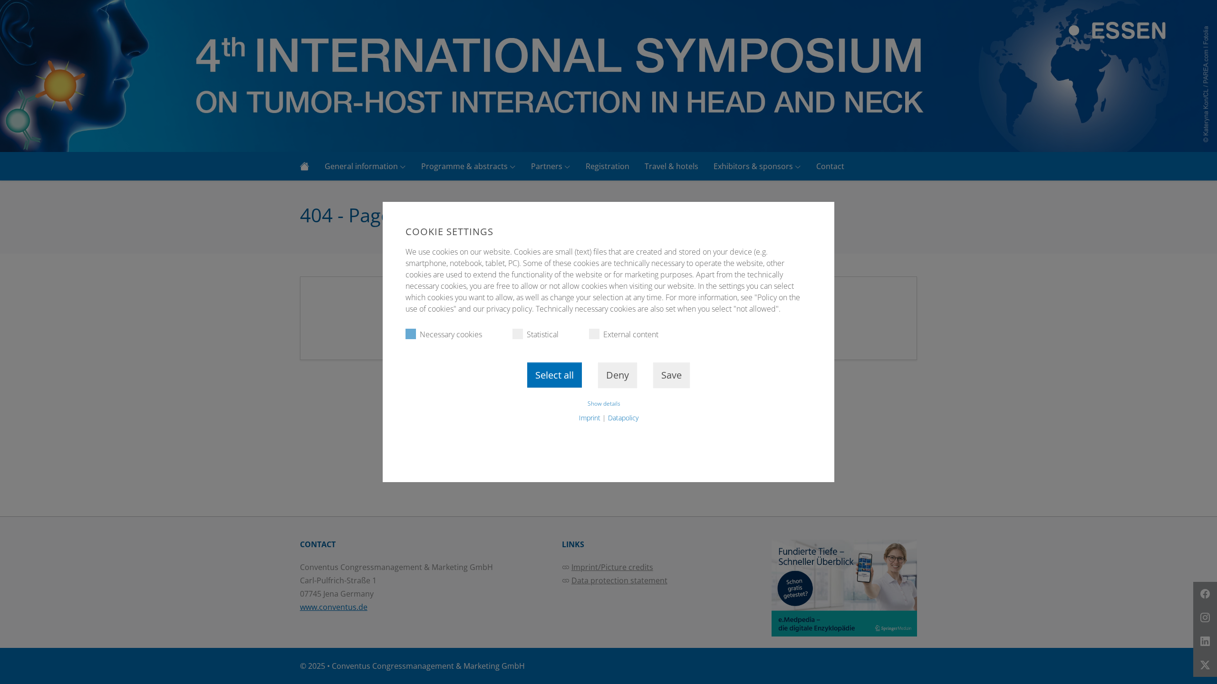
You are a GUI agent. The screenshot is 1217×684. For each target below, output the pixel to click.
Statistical (543, 334)
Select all (554, 375)
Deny (617, 375)
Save (671, 375)
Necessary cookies (451, 334)
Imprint (589, 417)
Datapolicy (623, 417)
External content (630, 334)
